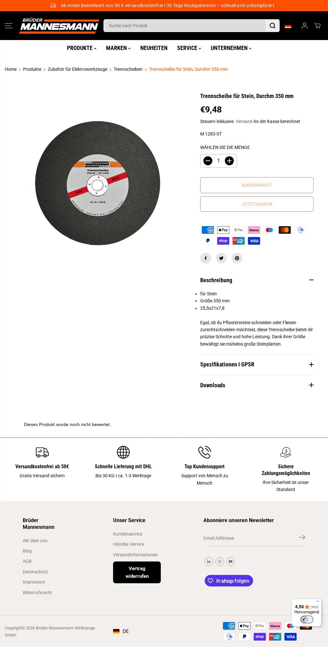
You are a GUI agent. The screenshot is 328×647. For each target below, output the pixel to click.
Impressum (34, 582)
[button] (8, 26)
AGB (27, 561)
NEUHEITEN (154, 48)
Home (11, 69)
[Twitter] (221, 258)
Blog (27, 550)
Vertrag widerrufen (137, 572)
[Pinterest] (237, 258)
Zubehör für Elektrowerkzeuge (77, 69)
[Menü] (318, 603)
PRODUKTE (80, 48)
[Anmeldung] (304, 25)
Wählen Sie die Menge (225, 147)
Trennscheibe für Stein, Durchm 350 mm (188, 69)
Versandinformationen (135, 554)
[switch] (306, 619)
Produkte (32, 69)
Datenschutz (35, 571)
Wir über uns (35, 540)
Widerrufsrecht (37, 592)
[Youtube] (230, 561)
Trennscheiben (128, 69)
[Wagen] (317, 25)
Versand (244, 121)
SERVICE (188, 48)
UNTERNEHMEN (230, 48)
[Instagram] (219, 561)
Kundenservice (127, 533)
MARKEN (117, 48)
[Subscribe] (302, 538)
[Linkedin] (208, 561)
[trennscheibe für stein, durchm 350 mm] (97, 185)
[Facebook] (205, 258)
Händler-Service (128, 544)
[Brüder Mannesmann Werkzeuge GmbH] (59, 25)
